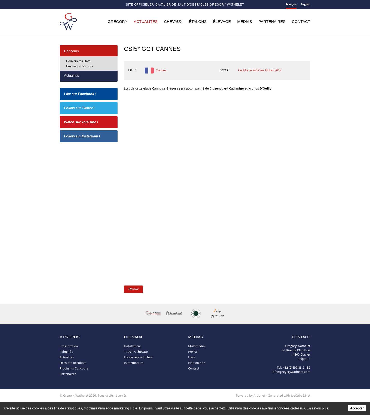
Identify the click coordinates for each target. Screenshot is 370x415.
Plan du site (77, 5)
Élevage (222, 22)
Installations (133, 346)
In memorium (133, 363)
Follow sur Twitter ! (79, 108)
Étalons (198, 22)
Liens (192, 357)
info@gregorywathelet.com (291, 372)
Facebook (84, 4)
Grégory (117, 22)
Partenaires (271, 22)
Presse (193, 352)
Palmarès (66, 352)
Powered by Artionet (250, 395)
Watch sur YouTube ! (81, 122)
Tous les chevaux (136, 352)
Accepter (357, 408)
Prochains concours (79, 66)
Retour (133, 289)
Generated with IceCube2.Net (289, 395)
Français (291, 4)
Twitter (91, 4)
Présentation (69, 346)
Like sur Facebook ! (80, 94)
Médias (244, 22)
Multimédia (196, 346)
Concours (71, 51)
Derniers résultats (78, 61)
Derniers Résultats (73, 363)
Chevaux (173, 22)
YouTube (98, 4)
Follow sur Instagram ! (82, 136)
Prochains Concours (74, 368)
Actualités (146, 22)
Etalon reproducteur (138, 357)
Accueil (61, 4)
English (305, 4)
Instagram (106, 4)
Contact (69, 5)
